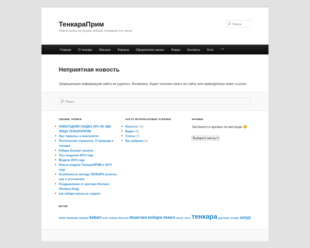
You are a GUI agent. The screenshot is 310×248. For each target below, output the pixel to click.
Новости (131, 126)
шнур (245, 217)
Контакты (193, 49)
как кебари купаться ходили (79, 193)
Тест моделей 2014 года (76, 155)
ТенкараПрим (81, 24)
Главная (65, 49)
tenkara (113, 217)
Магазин (105, 49)
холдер (234, 217)
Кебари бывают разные (76, 150)
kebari (95, 217)
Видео (129, 131)
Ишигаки (138, 217)
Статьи (130, 136)
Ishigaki (84, 217)
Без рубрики (134, 140)
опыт (187, 217)
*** (222, 49)
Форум (175, 49)
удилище (223, 217)
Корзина (123, 49)
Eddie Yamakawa (68, 217)
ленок (179, 217)
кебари (155, 217)
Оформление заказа (150, 49)
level (105, 217)
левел (169, 217)
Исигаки (123, 217)
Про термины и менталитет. (79, 136)
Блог (210, 49)
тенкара (204, 216)
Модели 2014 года (72, 160)
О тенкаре (85, 49)
